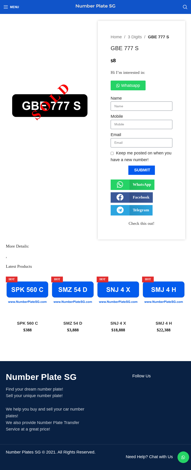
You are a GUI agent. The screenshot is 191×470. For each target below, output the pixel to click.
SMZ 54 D (72, 323)
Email (116, 134)
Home (117, 37)
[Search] (185, 7)
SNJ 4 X (118, 323)
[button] (132, 185)
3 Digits (135, 37)
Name (116, 98)
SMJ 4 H (164, 323)
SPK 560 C (27, 323)
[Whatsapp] (183, 457)
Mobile (117, 116)
